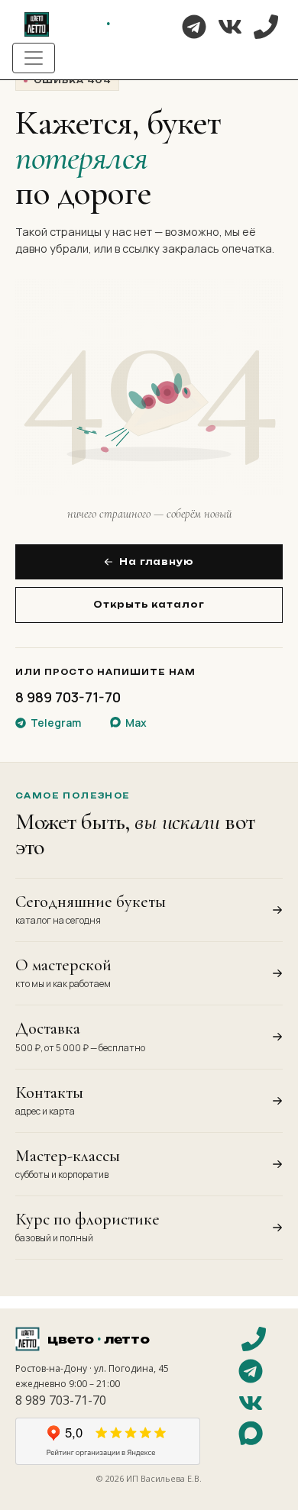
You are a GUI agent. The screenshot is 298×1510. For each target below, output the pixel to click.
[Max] (250, 1435)
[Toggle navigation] (33, 58)
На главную (156, 562)
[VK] (230, 27)
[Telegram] (194, 27)
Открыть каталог (148, 604)
